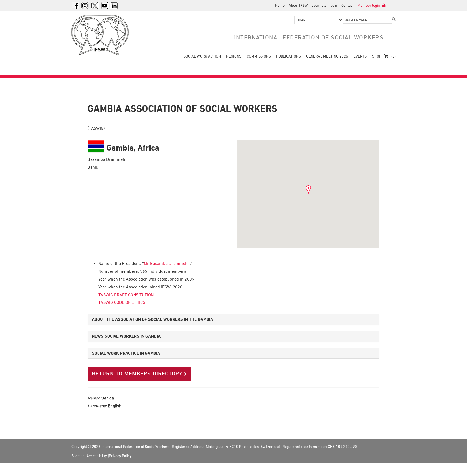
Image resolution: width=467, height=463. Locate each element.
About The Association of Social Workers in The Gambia (152, 319)
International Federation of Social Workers (103, 35)
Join (334, 5)
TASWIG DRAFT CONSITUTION (126, 294)
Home (280, 5)
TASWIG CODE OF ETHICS (121, 302)
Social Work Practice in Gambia (126, 353)
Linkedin (114, 5)
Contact (347, 5)
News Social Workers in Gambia (126, 336)
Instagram (85, 5)
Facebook (75, 5)
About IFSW (298, 5)
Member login (369, 5)
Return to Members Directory (137, 374)
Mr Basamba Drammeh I (167, 263)
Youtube (105, 5)
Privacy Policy (120, 456)
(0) (393, 56)
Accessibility (96, 456)
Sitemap (78, 456)
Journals (319, 5)
